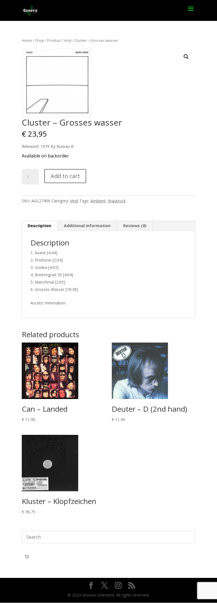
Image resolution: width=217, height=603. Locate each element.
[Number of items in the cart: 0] (27, 557)
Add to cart (65, 176)
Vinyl (67, 40)
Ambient (98, 200)
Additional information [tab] (87, 225)
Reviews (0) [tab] (134, 225)
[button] (186, 57)
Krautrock (117, 200)
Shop (39, 40)
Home (27, 40)
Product (53, 40)
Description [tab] (39, 225)
